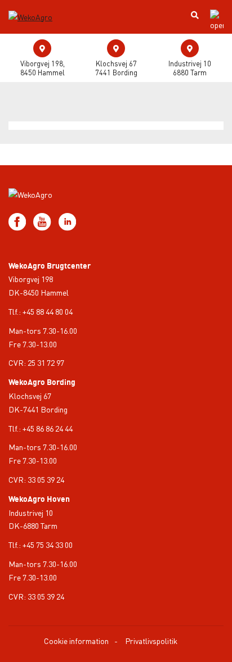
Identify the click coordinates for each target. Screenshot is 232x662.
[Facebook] (18, 220)
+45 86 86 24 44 (48, 428)
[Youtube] (42, 220)
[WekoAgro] (38, 7)
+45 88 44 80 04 (48, 311)
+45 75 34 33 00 (48, 544)
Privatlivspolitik (151, 641)
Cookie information (76, 641)
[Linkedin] (67, 220)
